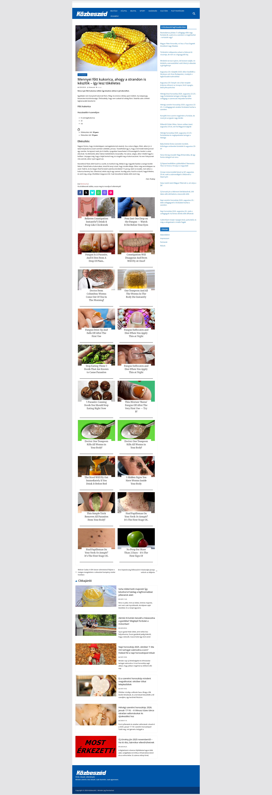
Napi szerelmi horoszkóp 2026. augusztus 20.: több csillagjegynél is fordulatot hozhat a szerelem (177, 202)
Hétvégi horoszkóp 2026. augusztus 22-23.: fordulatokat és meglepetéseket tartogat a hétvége (176, 135)
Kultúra (164, 11)
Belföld (113, 11)
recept (99, 87)
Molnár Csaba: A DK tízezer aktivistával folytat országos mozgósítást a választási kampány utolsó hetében (96, 572)
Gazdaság (153, 11)
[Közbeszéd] (92, 13)
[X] (86, 192)
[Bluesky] (92, 192)
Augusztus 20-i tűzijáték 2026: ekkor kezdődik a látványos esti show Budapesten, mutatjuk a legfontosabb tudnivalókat (177, 74)
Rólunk (162, 246)
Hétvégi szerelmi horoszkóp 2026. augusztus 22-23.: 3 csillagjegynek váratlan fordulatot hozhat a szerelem (178, 107)
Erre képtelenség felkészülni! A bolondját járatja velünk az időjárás (136, 571)
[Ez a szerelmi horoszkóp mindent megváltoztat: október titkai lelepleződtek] (95, 676)
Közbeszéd (92, 87)
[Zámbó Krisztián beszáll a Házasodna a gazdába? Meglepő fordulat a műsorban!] (95, 616)
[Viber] (104, 192)
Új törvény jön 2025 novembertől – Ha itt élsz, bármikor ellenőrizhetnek (136, 741)
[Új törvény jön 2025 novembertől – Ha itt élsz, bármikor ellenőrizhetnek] (95, 737)
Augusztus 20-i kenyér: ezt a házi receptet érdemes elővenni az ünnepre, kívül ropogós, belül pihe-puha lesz (176, 85)
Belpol (133, 11)
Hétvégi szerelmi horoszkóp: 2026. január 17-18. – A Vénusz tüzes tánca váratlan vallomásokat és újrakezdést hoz (136, 712)
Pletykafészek (177, 11)
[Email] (110, 192)
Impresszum (164, 238)
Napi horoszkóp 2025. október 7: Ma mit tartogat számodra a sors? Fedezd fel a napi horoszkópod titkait (136, 649)
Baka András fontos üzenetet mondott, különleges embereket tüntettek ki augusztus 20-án (178, 146)
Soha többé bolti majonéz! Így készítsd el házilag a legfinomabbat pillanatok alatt (135, 592)
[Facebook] (80, 192)
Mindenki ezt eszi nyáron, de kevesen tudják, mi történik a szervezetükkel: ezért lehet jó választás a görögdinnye (178, 63)
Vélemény (114, 16)
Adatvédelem (165, 235)
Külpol (124, 11)
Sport (142, 11)
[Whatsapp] (98, 192)
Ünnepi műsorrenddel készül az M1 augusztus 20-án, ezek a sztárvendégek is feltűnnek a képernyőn (177, 174)
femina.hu (84, 184)
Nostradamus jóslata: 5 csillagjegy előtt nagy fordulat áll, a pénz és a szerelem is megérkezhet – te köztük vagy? (178, 35)
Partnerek (163, 242)
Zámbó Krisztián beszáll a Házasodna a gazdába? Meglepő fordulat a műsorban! (136, 621)
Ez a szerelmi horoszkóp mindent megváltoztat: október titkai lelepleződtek (134, 681)
